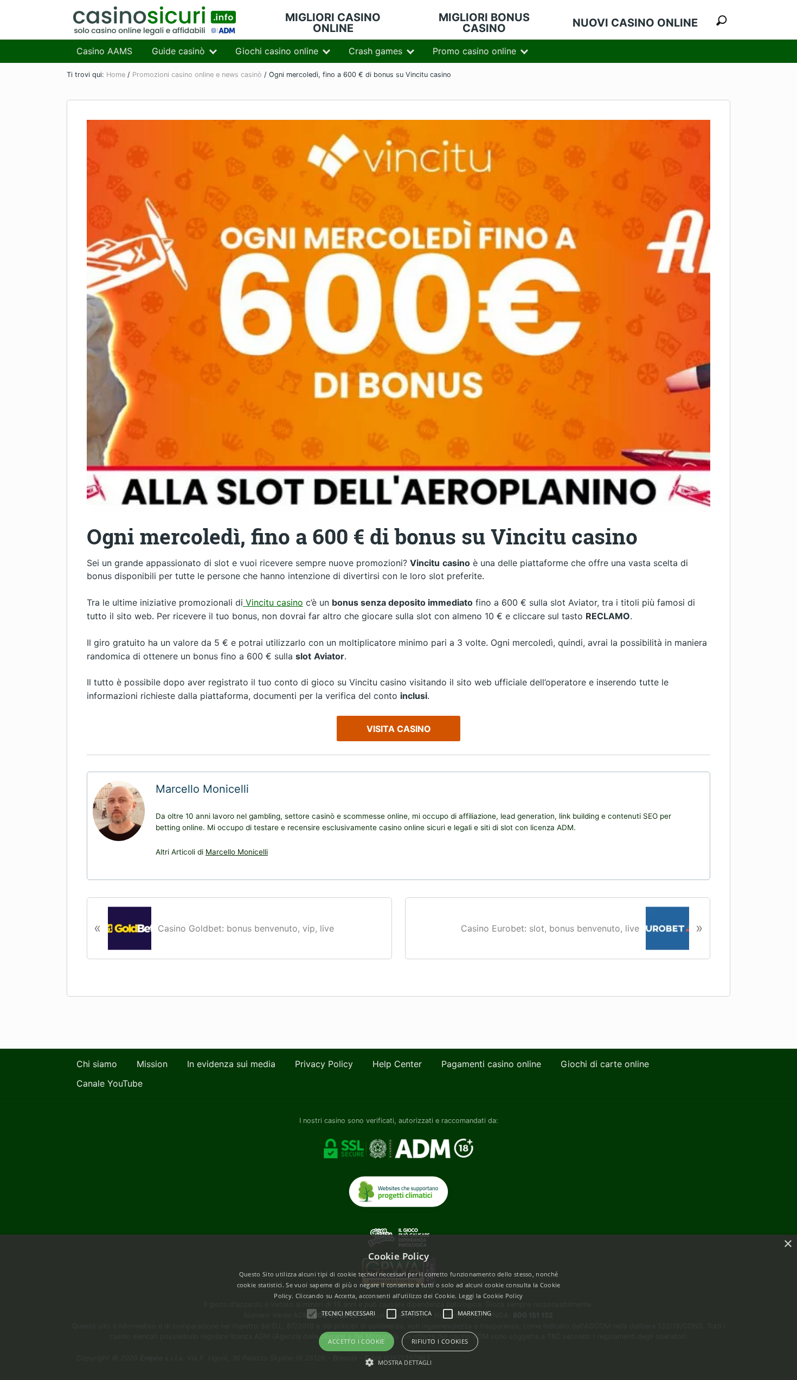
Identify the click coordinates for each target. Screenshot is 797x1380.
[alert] (398, 1307)
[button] (398, 1362)
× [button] (787, 1244)
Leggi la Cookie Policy (491, 1296)
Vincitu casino (273, 602)
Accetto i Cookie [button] (356, 1341)
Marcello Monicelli (236, 852)
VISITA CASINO (399, 728)
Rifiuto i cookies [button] (440, 1341)
